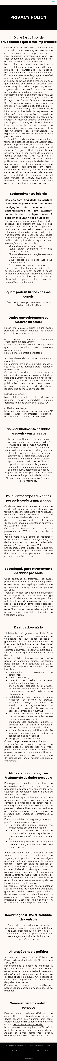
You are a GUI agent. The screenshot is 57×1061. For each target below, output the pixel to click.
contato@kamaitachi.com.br (19, 282)
